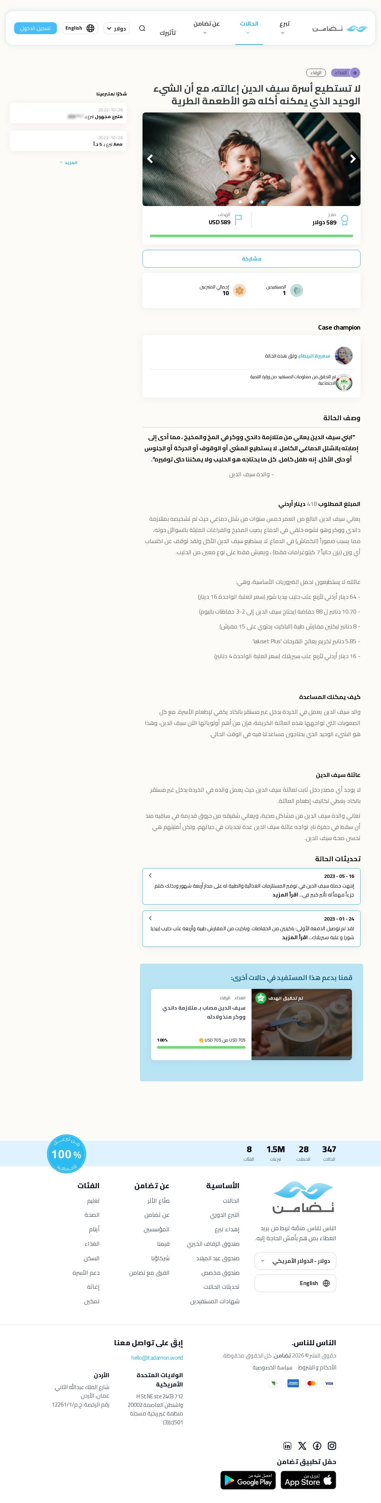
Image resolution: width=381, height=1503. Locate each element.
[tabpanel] (252, 159)
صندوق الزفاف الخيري (213, 1243)
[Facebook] (317, 1445)
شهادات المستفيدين (215, 1301)
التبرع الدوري (225, 1214)
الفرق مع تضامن (149, 1272)
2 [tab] (251, 202)
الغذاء (92, 1243)
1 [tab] (262, 202)
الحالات (249, 23)
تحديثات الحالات (222, 1286)
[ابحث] (142, 28)
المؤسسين (157, 1229)
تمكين (92, 1301)
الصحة (92, 1214)
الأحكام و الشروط (317, 1367)
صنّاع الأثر (159, 1200)
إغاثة (93, 1286)
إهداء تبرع (227, 1229)
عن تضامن (206, 23)
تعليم (93, 1200)
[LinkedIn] (287, 1445)
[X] (302, 1445)
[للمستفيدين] (67, 1154)
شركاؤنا (160, 1258)
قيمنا (163, 1243)
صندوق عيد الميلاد (218, 1258)
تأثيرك (168, 32)
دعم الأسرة (86, 1272)
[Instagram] (331, 1445)
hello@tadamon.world (157, 1357)
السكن (92, 1258)
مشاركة (252, 259)
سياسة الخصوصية (272, 1367)
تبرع (284, 23)
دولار (120, 28)
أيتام (94, 1229)
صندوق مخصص (220, 1272)
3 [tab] (240, 202)
